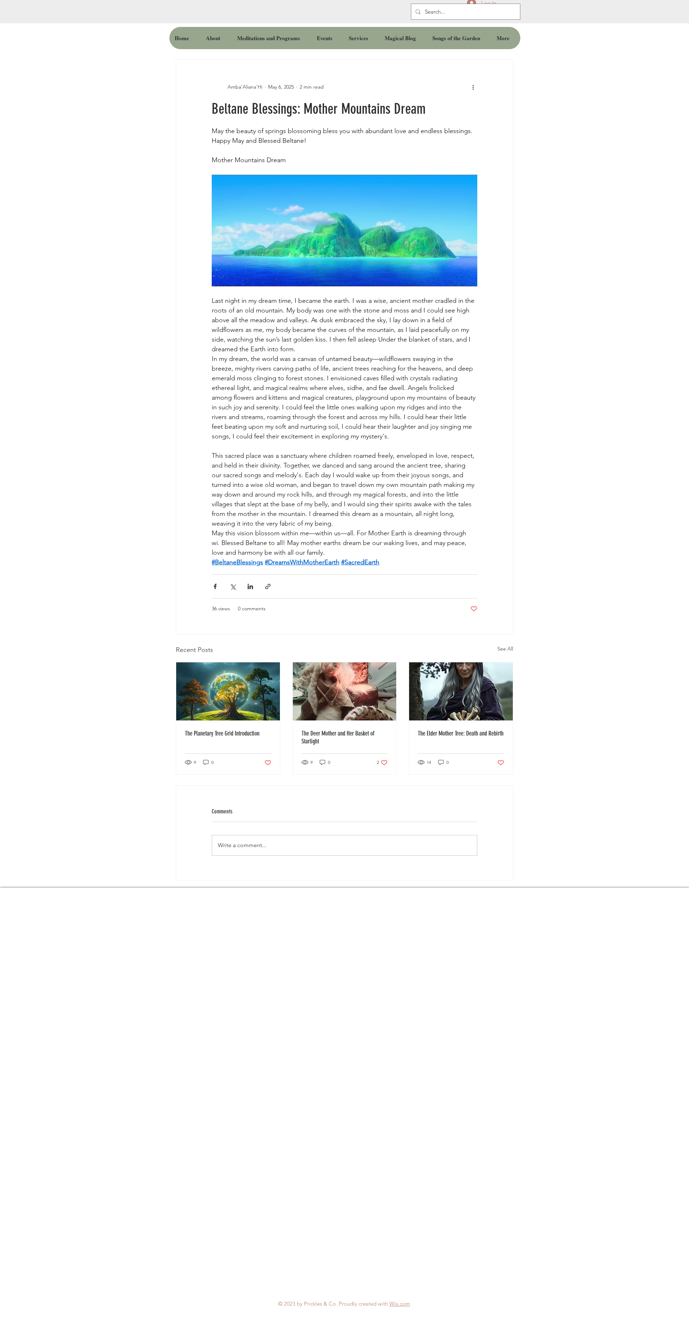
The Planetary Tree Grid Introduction (222, 733)
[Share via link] (267, 586)
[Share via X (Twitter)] (232, 586)
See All (505, 648)
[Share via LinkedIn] (250, 586)
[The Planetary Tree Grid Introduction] (228, 691)
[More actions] (473, 87)
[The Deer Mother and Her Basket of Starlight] (345, 691)
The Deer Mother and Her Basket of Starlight (337, 737)
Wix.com (399, 1303)
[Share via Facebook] (215, 586)
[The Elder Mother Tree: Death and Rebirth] (461, 691)
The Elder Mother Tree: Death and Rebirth (460, 733)
